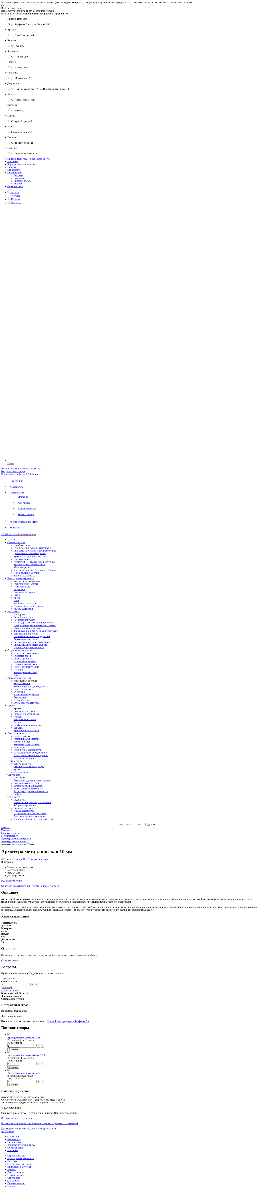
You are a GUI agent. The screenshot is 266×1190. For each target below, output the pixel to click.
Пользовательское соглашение (17, 1118)
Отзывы (34, 886)
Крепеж (11, 1169)
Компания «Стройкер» (13, 474)
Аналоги (54, 886)
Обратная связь (15, 186)
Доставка (18, 175)
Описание (6, 886)
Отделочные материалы (19, 1164)
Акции (35, 474)
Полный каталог (16, 1183)
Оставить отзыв (9, 960)
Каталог (11, 539)
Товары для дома (16, 1175)
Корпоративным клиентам (21, 164)
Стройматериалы (16, 1155)
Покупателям (17, 492)
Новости (11, 167)
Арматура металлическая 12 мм (23, 1037)
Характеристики (21, 886)
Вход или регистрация (13, 471)
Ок (2, 5)
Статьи (11, 1186)
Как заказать (13, 169)
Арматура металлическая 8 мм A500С (27, 1055)
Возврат (18, 183)
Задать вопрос (8, 978)
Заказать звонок (27, 534)
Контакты (12, 161)
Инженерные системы (19, 1166)
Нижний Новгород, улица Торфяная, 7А (68, 1021)
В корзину (13, 1049)
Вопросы (44, 886)
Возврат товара (26, 514)
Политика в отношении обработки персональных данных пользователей (39, 1123)
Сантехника (13, 1177)
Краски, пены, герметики (20, 1158)
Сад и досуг (13, 1180)
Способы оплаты (22, 181)
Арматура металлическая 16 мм (23, 1073)
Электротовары (15, 1172)
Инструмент (13, 1161)
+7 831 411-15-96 (10, 534)
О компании (16, 481)
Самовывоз (19, 178)
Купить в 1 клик (9, 990)
